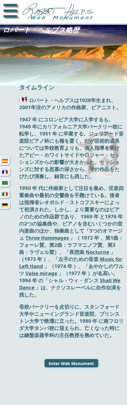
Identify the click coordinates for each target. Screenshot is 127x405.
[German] (5, 205)
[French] (5, 171)
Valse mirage (41, 273)
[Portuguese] (5, 182)
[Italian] (5, 194)
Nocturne (97, 252)
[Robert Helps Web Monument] (56, 12)
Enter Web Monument (71, 363)
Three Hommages (47, 237)
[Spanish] (5, 160)
